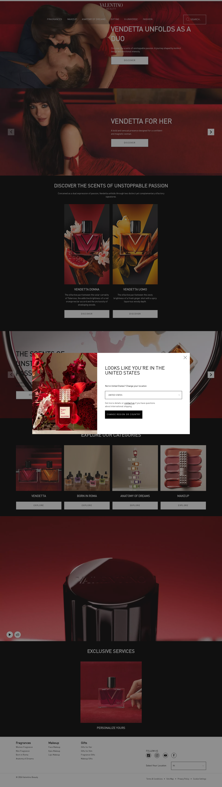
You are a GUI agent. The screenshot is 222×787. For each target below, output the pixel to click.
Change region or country (124, 415)
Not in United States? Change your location (126, 386)
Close (185, 357)
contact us (129, 403)
